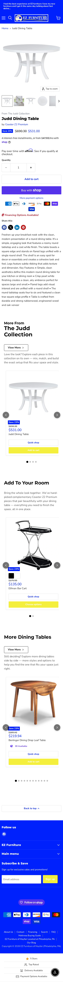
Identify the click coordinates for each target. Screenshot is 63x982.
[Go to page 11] (44, 781)
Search (44, 932)
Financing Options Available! (21, 215)
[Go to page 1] (27, 462)
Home (5, 28)
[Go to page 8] (36, 781)
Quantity (6, 160)
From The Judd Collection (16, 113)
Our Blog (31, 942)
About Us (8, 932)
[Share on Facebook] (4, 227)
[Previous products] (6, 415)
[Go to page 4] (36, 462)
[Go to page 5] (27, 781)
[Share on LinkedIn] (16, 227)
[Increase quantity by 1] (31, 167)
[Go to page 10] (41, 781)
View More (14, 347)
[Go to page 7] (33, 781)
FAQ (53, 932)
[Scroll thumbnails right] (58, 101)
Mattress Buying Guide (29, 935)
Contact (20, 932)
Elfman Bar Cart (18, 588)
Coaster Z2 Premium (16, 124)
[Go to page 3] (33, 462)
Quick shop (33, 442)
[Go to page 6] (30, 781)
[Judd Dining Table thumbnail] (7, 101)
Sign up (50, 879)
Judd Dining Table (19, 434)
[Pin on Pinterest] (23, 227)
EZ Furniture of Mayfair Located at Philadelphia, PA (30, 939)
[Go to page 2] (30, 462)
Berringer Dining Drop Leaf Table (27, 740)
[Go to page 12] (47, 781)
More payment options (31, 198)
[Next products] (57, 415)
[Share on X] (10, 227)
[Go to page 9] (38, 781)
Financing (32, 932)
